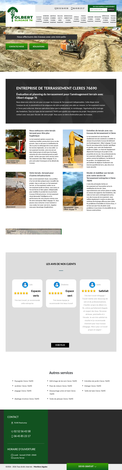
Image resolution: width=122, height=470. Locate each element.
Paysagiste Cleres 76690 (24, 381)
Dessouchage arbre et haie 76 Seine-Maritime (68, 19)
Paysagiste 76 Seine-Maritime (97, 19)
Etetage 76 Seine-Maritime (76, 19)
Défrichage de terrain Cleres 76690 (63, 381)
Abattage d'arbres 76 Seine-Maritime (53, 19)
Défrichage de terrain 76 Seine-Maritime (105, 19)
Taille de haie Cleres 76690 (94, 391)
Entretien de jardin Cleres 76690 (97, 381)
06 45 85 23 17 (78, 8)
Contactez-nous (16, 47)
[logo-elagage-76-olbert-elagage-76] (20, 13)
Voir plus (60, 345)
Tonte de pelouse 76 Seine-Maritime (113, 19)
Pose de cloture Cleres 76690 (60, 386)
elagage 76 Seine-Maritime (39, 19)
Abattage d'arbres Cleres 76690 (27, 399)
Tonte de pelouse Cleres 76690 (61, 399)
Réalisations (38, 47)
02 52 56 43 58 (62, 8)
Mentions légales (40, 467)
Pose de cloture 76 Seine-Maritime (83, 19)
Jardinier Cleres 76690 (23, 386)
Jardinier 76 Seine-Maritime (90, 19)
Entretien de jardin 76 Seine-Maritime (46, 19)
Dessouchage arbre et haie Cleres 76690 (62, 392)
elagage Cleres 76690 (23, 391)
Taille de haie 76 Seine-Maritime (60, 19)
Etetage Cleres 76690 (92, 386)
